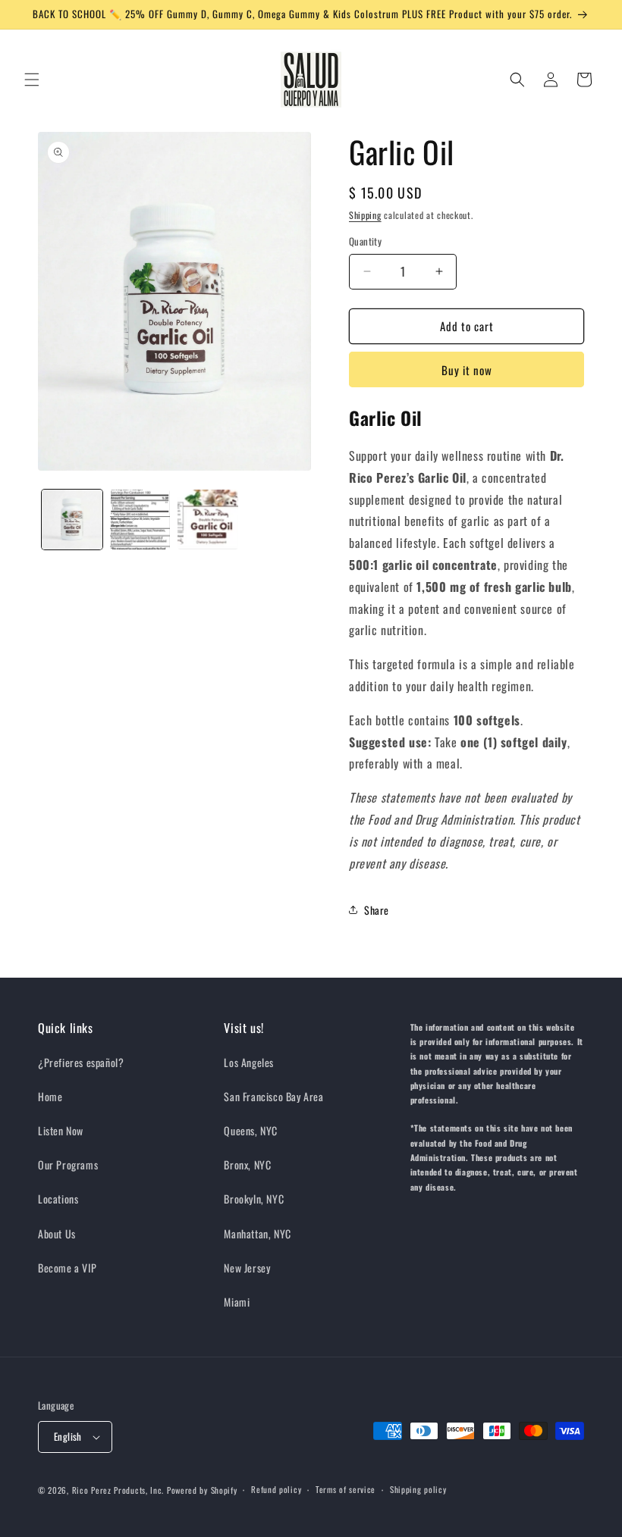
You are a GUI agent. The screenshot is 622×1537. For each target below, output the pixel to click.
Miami (237, 1302)
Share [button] (376, 910)
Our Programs (68, 1164)
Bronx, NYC (247, 1164)
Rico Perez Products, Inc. (118, 1490)
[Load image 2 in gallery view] (140, 520)
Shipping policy (418, 1489)
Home (50, 1096)
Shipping (365, 214)
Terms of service (345, 1489)
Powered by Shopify (202, 1490)
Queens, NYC (251, 1130)
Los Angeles (249, 1062)
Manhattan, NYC (257, 1233)
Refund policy (276, 1489)
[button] (32, 79)
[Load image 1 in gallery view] (72, 520)
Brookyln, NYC (254, 1199)
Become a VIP (67, 1268)
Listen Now (60, 1130)
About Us (57, 1233)
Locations (58, 1199)
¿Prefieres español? (81, 1062)
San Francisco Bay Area (273, 1096)
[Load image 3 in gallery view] (207, 520)
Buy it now (466, 370)
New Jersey (247, 1268)
